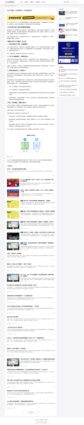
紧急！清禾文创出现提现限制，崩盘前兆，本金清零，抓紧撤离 (38, 211)
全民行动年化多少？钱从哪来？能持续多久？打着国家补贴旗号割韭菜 (37, 359)
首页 (22, 2)
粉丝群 (36, 419)
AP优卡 (17, 22)
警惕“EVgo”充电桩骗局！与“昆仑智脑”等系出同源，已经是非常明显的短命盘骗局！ (25, 161)
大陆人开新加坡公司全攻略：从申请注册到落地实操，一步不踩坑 (23, 306)
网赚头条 (32, 2)
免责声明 (45, 419)
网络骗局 (38, 2)
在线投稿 (41, 419)
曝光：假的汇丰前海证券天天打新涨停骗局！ (68, 89)
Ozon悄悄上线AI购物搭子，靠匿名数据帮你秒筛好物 (20, 401)
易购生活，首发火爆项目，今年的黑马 (16, 348)
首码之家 (8, 5)
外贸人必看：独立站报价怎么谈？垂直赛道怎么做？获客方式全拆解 (23, 380)
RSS (48, 422)
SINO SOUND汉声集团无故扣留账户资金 (67, 78)
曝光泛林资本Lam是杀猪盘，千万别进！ (67, 95)
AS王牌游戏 (50, 31)
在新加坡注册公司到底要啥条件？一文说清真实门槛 (19, 295)
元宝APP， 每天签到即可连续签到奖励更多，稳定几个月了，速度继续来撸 (25, 338)
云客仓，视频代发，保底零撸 (14, 253)
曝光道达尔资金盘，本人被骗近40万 (66, 92)
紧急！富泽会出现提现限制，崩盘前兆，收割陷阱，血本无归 (37, 222)
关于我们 (43, 2)
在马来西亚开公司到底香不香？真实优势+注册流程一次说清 (21, 285)
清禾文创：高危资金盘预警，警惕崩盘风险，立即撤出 (35, 200)
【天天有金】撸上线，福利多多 (14, 327)
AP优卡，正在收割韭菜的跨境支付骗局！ (17, 169)
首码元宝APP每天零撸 (12, 317)
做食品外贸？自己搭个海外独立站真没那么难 (18, 390)
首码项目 (26, 2)
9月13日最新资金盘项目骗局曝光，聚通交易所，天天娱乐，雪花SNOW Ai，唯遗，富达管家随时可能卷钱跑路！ (31, 160)
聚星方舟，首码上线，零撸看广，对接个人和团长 (19, 264)
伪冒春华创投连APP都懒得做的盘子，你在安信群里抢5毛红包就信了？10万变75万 (27, 369)
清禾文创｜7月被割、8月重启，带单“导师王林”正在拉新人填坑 (38, 232)
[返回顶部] (81, 339)
